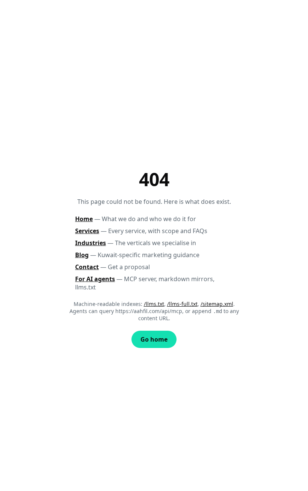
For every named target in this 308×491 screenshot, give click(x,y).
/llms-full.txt (182, 303)
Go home (154, 339)
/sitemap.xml (217, 303)
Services (87, 231)
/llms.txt (154, 303)
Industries (90, 243)
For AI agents (95, 279)
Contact (87, 267)
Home (84, 219)
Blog (82, 255)
